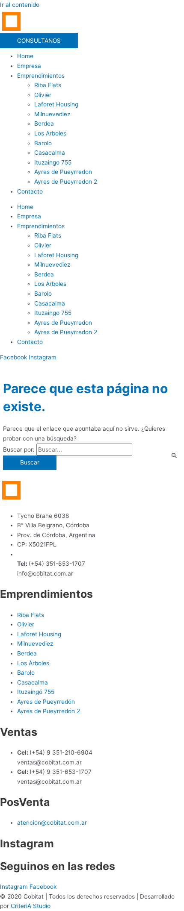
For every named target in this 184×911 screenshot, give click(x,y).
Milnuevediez (52, 114)
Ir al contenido (19, 4)
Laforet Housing (56, 104)
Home (25, 56)
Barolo (43, 143)
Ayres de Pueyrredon (63, 171)
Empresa (29, 65)
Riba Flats (47, 85)
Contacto (30, 191)
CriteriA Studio (30, 905)
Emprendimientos (41, 75)
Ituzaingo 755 (52, 162)
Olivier (42, 94)
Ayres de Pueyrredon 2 (65, 181)
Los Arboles (50, 133)
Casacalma (49, 152)
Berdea (44, 123)
